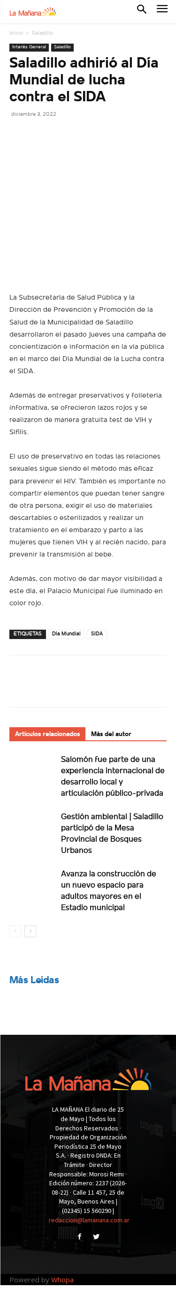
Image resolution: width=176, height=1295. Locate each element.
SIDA (97, 634)
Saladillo (42, 33)
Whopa (62, 1279)
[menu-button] (162, 11)
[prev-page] (15, 931)
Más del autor (111, 734)
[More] (105, 135)
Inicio (16, 33)
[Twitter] (40, 135)
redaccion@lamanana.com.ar (89, 1220)
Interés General (29, 47)
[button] (141, 11)
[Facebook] (18, 135)
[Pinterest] (62, 135)
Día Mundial (66, 634)
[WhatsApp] (83, 135)
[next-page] (30, 931)
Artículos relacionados (47, 734)
